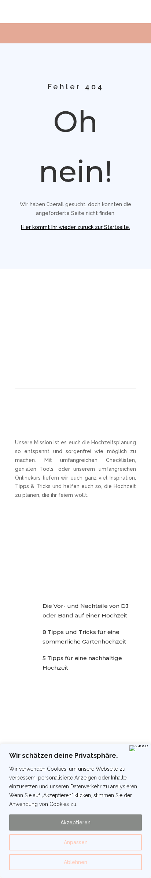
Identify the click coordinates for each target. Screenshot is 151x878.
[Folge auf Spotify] (110, 351)
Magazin (25, 539)
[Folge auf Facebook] (40, 351)
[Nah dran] (138, 748)
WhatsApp (91, 539)
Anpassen (76, 842)
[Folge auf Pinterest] (75, 351)
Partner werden (34, 550)
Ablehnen (75, 862)
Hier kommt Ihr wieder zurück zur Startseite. (75, 227)
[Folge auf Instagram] (58, 351)
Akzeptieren (75, 822)
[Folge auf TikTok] (93, 351)
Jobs (84, 550)
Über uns (26, 562)
